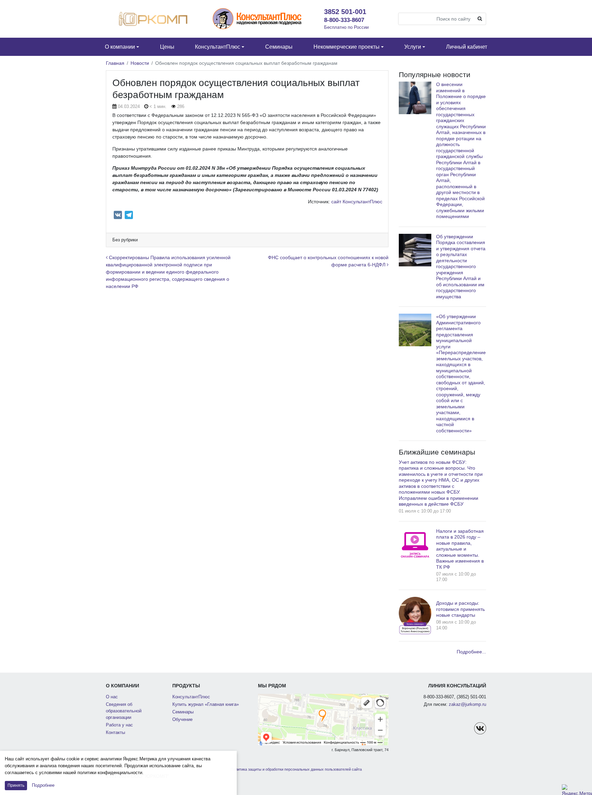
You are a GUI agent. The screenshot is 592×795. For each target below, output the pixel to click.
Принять (16, 785)
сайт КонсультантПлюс (356, 201)
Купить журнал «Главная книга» (205, 704)
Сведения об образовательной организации (123, 711)
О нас (112, 697)
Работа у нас (119, 725)
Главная (115, 63)
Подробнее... (471, 651)
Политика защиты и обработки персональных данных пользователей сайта (296, 769)
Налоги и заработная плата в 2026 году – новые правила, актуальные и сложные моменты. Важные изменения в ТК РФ (460, 549)
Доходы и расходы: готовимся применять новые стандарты (460, 609)
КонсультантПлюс (191, 697)
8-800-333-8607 (344, 19)
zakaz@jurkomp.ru (467, 704)
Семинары (183, 712)
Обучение (182, 719)
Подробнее (43, 785)
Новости (140, 63)
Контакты (115, 732)
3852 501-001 (345, 11)
